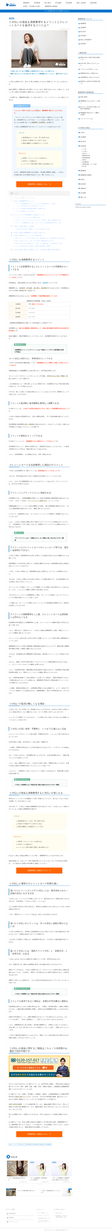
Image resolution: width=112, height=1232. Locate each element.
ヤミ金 (84, 149)
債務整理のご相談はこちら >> (39, 184)
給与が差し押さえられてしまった (90, 64)
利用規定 (11, 1217)
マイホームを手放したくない (89, 69)
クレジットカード (14, 1144)
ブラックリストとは (86, 118)
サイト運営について (43, 1212)
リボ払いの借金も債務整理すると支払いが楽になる (29, 232)
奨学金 (84, 160)
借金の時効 (83, 97)
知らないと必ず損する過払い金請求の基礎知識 (90, 107)
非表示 (16, 193)
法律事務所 (85, 162)
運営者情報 (12, 1213)
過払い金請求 (81, 3)
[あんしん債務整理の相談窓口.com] (10, 7)
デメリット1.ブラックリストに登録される (27, 217)
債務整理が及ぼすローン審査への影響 (90, 113)
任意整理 (37, 3)
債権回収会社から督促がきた (89, 73)
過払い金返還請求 (86, 39)
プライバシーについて (44, 1215)
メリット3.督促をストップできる (25, 211)
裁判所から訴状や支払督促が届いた (90, 82)
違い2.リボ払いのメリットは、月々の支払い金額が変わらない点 (34, 240)
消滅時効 (83, 188)
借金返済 (42, 1144)
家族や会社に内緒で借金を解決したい (90, 58)
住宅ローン (85, 153)
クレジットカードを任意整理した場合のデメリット (29, 215)
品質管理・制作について (44, 1218)
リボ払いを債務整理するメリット (23, 201)
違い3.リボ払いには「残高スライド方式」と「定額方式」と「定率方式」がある (38, 243)
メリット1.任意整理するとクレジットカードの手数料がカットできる (35, 203)
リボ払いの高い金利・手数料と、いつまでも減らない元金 (32, 229)
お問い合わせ (59, 1212)
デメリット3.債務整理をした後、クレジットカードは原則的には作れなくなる (38, 222)
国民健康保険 (86, 157)
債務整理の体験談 (51, 6)
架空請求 (83, 184)
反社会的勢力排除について (44, 1221)
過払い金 (83, 197)
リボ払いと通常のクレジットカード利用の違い (28, 235)
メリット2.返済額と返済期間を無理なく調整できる (30, 208)
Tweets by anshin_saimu (83, 207)
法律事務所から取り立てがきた (90, 77)
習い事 (84, 166)
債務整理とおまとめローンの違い (90, 102)
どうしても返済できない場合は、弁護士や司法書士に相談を (33, 246)
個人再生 (48, 3)
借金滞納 (93, 3)
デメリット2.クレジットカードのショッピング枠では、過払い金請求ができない (38, 220)
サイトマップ (13, 1221)
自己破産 (58, 3)
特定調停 (69, 3)
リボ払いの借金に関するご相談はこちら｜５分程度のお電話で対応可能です (37, 249)
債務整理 (26, 3)
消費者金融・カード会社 (89, 164)
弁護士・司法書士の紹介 (32, 6)
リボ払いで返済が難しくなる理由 (23, 226)
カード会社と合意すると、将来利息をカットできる (31, 206)
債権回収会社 (86, 155)
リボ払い (11, 18)
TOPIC (82, 132)
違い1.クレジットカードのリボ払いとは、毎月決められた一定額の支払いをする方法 (40, 238)
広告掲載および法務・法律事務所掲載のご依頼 (61, 1216)
